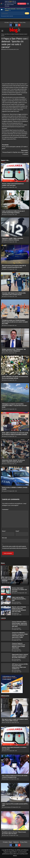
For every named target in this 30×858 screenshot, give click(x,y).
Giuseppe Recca (16, 613)
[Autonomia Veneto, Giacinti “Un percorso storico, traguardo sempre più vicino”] (15, 448)
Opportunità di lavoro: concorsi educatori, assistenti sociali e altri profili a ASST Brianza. (20, 656)
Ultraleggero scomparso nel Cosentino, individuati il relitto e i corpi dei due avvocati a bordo (14, 405)
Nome (4, 531)
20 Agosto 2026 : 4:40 (17, 660)
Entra (27, 13)
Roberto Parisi (5, 835)
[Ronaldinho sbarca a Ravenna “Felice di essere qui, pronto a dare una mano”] (15, 820)
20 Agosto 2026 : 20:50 (13, 214)
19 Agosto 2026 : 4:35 (12, 436)
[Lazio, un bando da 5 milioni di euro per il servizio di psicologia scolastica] (15, 199)
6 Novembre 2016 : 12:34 (13, 49)
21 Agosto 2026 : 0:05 (15, 582)
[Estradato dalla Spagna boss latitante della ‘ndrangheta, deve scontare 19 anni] (15, 281)
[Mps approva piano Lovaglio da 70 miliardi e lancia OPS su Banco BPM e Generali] (15, 707)
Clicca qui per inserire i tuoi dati (7, 16)
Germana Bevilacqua (16, 602)
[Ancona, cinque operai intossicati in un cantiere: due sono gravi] (15, 172)
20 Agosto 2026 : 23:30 (17, 614)
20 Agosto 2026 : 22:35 (17, 629)
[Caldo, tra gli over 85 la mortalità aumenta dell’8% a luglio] (6, 600)
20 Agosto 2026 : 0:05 (12, 409)
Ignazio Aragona (6, 778)
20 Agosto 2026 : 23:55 (13, 187)
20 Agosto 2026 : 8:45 (12, 325)
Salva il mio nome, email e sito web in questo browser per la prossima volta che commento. (14, 547)
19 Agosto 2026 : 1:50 (12, 463)
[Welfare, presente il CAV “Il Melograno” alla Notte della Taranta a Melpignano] (15, 337)
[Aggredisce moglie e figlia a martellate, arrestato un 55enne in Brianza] (15, 226)
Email (17, 531)
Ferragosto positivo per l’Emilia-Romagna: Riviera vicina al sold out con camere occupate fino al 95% (15, 322)
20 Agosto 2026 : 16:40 (17, 640)
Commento (5, 509)
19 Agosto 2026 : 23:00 (17, 671)
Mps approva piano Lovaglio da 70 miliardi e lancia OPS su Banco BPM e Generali (14, 579)
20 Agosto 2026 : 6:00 (12, 352)
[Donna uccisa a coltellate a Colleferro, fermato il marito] (15, 476)
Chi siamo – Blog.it (8, 22)
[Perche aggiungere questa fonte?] (28, 4)
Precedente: (14, 146)
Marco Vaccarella (6, 582)
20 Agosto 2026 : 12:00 (13, 296)
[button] (2, 34)
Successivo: (15, 152)
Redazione (16, 22)
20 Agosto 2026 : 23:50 (15, 778)
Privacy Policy (22, 22)
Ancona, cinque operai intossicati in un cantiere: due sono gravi (19, 589)
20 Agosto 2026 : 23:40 (14, 835)
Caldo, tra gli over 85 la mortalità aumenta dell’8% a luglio (19, 599)
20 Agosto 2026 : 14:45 (13, 269)
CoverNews (22, 853)
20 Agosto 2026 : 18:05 (13, 241)
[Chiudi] (3, 3)
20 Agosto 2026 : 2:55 (12, 380)
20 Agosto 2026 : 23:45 (17, 603)
